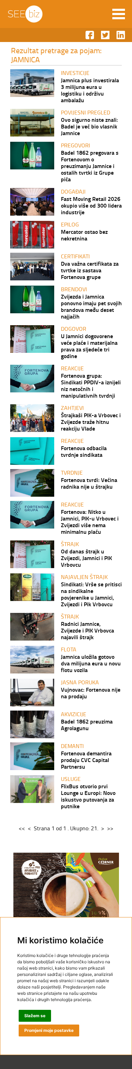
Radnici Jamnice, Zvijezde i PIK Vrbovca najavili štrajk (87, 630)
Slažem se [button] (34, 1015)
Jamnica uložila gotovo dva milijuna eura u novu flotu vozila (91, 663)
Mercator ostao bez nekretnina (84, 235)
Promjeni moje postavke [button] (49, 1030)
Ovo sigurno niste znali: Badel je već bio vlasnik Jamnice (89, 126)
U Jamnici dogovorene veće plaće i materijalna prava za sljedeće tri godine (89, 346)
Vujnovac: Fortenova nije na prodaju (90, 692)
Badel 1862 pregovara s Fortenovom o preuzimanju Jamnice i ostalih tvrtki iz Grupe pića (90, 165)
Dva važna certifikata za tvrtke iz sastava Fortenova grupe (90, 270)
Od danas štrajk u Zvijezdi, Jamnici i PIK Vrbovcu (86, 557)
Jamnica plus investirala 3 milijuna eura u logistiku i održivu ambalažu (90, 90)
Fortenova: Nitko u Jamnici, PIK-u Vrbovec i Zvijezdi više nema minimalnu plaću (90, 522)
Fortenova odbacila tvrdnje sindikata (84, 451)
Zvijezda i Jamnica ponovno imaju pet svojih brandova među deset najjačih (91, 306)
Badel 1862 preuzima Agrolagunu (87, 724)
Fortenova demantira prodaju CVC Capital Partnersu (86, 759)
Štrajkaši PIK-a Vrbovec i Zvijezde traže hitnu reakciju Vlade (91, 421)
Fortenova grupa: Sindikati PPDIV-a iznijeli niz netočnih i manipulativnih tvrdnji (91, 385)
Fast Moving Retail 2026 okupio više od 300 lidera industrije (91, 205)
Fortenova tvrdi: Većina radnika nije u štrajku (89, 483)
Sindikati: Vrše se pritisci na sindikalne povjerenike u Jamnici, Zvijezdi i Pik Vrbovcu (91, 594)
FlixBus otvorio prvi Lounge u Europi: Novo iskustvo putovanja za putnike (88, 796)
